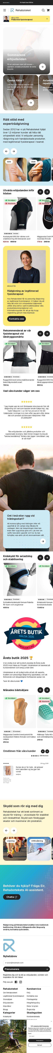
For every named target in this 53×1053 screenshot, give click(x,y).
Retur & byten (32, 1006)
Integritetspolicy (33, 1003)
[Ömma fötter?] (20, 92)
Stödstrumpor (9, 766)
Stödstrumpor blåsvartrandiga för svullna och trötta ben (8, 783)
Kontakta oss (16, 318)
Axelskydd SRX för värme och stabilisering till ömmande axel (16, 237)
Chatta (10, 896)
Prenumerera (12, 969)
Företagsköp (32, 999)
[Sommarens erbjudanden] (26, 50)
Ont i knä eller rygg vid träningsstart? (20, 517)
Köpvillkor (7, 1006)
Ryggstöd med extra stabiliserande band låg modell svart (18, 381)
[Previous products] (40, 192)
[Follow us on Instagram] (20, 982)
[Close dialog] (51, 1021)
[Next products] (14, 151)
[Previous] (6, 151)
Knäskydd (7, 1016)
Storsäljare (7, 999)
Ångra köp (31, 1009)
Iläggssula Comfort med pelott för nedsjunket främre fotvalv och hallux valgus (19, 736)
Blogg (5, 1009)
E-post (29, 1033)
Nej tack (39, 1045)
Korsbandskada (33, 1016)
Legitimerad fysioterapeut (13, 996)
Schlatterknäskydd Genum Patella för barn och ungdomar (18, 603)
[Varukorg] (48, 10)
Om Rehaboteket (10, 992)
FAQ (28, 992)
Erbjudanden (8, 1003)
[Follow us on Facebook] (15, 982)
